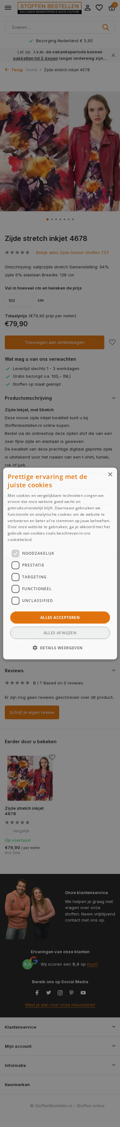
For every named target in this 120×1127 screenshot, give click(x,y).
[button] (60, 648)
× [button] (110, 474)
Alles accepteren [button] (60, 617)
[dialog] (60, 563)
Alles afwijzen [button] (60, 633)
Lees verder (45, 539)
